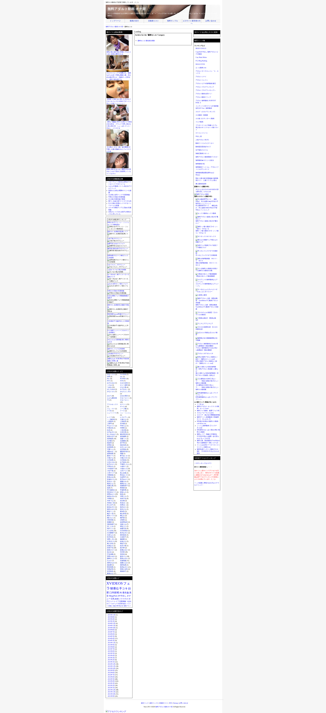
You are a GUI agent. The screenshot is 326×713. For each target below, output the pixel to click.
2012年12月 (111, 664)
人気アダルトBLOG (202, 140)
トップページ (115, 21)
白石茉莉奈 (124, 531)
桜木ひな (123, 509)
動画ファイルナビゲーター (205, 143)
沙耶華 (122, 520)
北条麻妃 (123, 441)
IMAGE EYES (200, 64)
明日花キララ (111, 492)
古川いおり (124, 447)
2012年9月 (111, 670)
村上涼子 (110, 505)
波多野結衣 (124, 522)
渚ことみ (110, 526)
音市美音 (110, 571)
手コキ (123, 588)
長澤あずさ (124, 567)
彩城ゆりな (111, 479)
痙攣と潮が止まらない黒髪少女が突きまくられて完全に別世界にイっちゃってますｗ (118, 171)
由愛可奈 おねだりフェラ (116, 243)
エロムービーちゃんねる (205, 413)
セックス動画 (211, 213)
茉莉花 (122, 554)
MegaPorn (113, 596)
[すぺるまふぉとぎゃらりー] (206, 289)
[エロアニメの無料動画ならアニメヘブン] (207, 282)
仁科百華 (123, 432)
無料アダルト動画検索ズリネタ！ (207, 157)
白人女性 (110, 531)
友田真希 (110, 447)
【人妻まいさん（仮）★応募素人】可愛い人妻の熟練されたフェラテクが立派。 (118, 149)
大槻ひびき (124, 458)
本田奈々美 (111, 503)
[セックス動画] (201, 213)
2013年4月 (111, 655)
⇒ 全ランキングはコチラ (203, 463)
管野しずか (111, 539)
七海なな (123, 419)
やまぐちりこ (124, 400)
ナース (122, 411)
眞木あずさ (124, 533)
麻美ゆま (110, 573)
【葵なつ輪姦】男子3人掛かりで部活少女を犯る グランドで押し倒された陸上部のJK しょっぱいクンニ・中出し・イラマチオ (119, 125)
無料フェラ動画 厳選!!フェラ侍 (208, 410)
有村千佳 (123, 498)
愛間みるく (124, 484)
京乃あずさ (111, 432)
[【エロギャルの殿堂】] (204, 312)
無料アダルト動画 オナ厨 (127, 9)
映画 (121, 494)
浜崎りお (123, 524)
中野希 (122, 428)
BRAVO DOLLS (201, 48)
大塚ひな (110, 458)
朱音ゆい (123, 503)
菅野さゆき (111, 556)
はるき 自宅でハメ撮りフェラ (117, 284)
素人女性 (110, 543)
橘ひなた (110, 518)
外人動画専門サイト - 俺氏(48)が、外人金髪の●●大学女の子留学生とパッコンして (206, 208)
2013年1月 (111, 662)
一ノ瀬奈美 (111, 419)
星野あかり (111, 494)
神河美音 (123, 535)
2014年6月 (111, 634)
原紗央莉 (123, 445)
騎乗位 (114, 588)
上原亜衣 (110, 421)
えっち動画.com (201, 68)
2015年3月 (111, 621)
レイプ (109, 417)
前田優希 (123, 436)
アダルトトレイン (202, 80)
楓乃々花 (110, 513)
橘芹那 (122, 518)
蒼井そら (123, 556)
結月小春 (123, 546)
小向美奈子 (111, 468)
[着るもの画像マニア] (203, 240)
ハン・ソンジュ (125, 413)
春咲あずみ (111, 496)
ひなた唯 (123, 387)
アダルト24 (209, 353)
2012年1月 (111, 688)
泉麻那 (109, 522)
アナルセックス (112, 404)
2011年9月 (111, 696)
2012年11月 (111, 666)
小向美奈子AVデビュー (115, 354)
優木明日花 (124, 434)
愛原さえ (110, 484)
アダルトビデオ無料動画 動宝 (206, 83)
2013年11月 (111, 643)
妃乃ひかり (111, 464)
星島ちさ (123, 492)
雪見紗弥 (110, 569)
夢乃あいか (124, 456)
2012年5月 (111, 679)
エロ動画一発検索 (202, 115)
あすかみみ (111, 383)
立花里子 (123, 537)
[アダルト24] (200, 353)
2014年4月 (111, 638)
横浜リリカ (111, 515)
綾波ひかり (111, 550)
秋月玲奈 (110, 537)
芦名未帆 (110, 554)
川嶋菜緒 (110, 475)
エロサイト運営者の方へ (192, 21)
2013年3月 (111, 658)
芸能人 (110, 606)
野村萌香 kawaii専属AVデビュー (118, 314)
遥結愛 (109, 565)
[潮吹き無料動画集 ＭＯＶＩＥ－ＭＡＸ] (207, 261)
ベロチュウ (114, 604)
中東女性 (110, 428)
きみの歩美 (124, 383)
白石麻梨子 (111, 533)
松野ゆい (123, 505)
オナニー (123, 404)
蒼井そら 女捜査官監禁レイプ (117, 231)
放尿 (108, 488)
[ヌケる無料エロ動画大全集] (206, 268)
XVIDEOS (114, 583)
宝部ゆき (110, 466)
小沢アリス (124, 471)
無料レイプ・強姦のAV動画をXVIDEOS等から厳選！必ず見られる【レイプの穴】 (208, 436)
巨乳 (113, 599)
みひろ (109, 396)
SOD (121, 381)
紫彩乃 (122, 543)
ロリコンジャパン (202, 133)
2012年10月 (111, 668)
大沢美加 (123, 460)
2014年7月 (111, 632)
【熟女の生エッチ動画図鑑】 (205, 276)
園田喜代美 (124, 451)
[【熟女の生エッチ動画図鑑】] (207, 274)
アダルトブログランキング (205, 87)
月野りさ (123, 496)
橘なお (122, 515)
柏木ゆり (123, 507)
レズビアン (124, 417)
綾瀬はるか (124, 550)
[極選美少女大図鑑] (203, 338)
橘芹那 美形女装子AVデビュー (117, 248)
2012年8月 (111, 672)
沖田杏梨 (110, 520)
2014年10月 (111, 628)
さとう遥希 (124, 385)
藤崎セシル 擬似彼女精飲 (146, 41)
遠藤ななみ (124, 563)
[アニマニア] (200, 323)
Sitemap (175, 703)
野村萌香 (110, 567)
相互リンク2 (154, 703)
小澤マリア (111, 473)
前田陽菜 (110, 439)
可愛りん (110, 449)
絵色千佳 (110, 548)
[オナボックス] (201, 236)
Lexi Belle (123, 374)
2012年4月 (111, 681)
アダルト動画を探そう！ (204, 94)
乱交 (108, 430)
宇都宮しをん (124, 464)
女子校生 (123, 462)
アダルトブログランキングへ (205, 90)
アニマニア (209, 323)
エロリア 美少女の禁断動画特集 (208, 415)
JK (120, 592)
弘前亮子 (123, 477)
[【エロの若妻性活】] (203, 327)
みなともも (111, 391)
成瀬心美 (110, 486)
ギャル (122, 406)
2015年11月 (111, 615)
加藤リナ (123, 439)
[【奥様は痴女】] (202, 318)
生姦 (114, 606)
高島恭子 (123, 571)
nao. (121, 376)
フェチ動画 (199, 122)
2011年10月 (111, 694)
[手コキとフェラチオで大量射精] (207, 253)
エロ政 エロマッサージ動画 (205, 118)
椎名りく (110, 511)
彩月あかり (124, 479)
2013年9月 (111, 645)
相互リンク (145, 703)
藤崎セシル (111, 558)
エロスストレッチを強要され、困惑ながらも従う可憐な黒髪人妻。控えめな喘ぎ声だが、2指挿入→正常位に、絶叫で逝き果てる (118, 76)
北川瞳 (109, 441)
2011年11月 (111, 692)
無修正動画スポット (202, 153)
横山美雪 (123, 513)
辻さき (109, 560)
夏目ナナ (110, 456)
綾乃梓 (122, 548)
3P (119, 596)
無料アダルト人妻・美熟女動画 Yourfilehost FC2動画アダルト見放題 (207, 307)
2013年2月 (111, 660)
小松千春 (110, 471)
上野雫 (109, 423)
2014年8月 (111, 630)
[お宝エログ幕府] (202, 332)
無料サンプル (172, 21)
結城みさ (110, 546)
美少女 (109, 552)
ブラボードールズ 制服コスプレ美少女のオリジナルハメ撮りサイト (207, 127)
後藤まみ (123, 481)
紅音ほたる (111, 541)
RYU (108, 381)
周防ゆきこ (111, 451)
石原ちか (110, 535)
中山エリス (111, 426)
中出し (123, 596)
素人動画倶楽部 (201, 184)
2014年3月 (111, 640)
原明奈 (109, 445)
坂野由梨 (110, 453)
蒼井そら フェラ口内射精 (116, 349)
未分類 (122, 501)
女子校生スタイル (202, 150)
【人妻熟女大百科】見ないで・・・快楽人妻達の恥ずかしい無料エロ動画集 (207, 387)
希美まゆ (110, 477)
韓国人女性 (124, 569)
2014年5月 (111, 636)
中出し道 (199, 136)
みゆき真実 (124, 396)
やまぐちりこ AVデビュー (116, 265)
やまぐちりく (124, 398)
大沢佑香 (110, 460)
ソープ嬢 (123, 409)
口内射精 (114, 592)
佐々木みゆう (111, 434)
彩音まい (110, 481)
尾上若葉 (123, 473)
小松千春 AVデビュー (114, 238)
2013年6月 (111, 651)
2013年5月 (111, 653)
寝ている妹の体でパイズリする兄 (119, 201)
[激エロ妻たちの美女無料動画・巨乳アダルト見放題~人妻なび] (207, 371)
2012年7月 (111, 675)
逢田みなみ (111, 563)
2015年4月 (111, 619)
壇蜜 (121, 453)
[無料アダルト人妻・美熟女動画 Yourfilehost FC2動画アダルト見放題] (207, 303)
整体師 (122, 488)
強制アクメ (127, 606)
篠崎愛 (122, 539)
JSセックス (111, 374)
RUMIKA (123, 379)
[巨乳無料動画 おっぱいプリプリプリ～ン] (207, 395)
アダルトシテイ (201, 76)
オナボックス (211, 236)
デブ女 (109, 411)
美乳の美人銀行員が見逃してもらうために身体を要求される (118, 53)
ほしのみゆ (111, 389)
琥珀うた (123, 526)
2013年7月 (111, 649)
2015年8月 (111, 617)
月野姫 (109, 498)
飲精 (117, 599)
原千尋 (122, 443)
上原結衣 (123, 421)
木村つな (110, 501)
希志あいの (124, 475)
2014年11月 (111, 625)
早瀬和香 (123, 490)
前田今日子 (111, 436)
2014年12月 (111, 623)
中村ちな (123, 426)
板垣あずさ (111, 507)
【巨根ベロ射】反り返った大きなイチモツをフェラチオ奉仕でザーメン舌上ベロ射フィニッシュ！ (118, 101)
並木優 (122, 423)
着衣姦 (125, 592)
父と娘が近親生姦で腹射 (116, 199)
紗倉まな (123, 541)
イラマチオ (123, 599)
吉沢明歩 (123, 449)
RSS (170, 703)
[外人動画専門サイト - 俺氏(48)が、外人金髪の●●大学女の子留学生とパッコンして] (207, 203)
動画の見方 (134, 21)
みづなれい (124, 389)
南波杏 (109, 443)
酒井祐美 (123, 565)
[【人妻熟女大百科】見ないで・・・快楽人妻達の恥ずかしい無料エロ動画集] (207, 383)
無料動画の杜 (200, 164)
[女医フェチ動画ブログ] (204, 245)
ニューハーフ (111, 413)
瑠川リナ (110, 528)
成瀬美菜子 (124, 486)
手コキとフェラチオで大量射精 (206, 255)
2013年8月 (111, 647)
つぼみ (109, 387)
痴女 (124, 603)
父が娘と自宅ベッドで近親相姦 (119, 195)
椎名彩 (122, 511)
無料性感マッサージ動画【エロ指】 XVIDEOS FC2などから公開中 (208, 451)
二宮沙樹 (123, 430)
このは (109, 385)
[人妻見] (199, 295)
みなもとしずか (125, 391)
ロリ (108, 604)
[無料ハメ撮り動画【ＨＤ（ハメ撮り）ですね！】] (207, 229)
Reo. (108, 379)
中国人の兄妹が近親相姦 (116, 197)
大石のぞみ (111, 462)
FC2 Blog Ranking (201, 61)
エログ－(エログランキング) (205, 112)
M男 (108, 376)
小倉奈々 (123, 466)
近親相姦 (123, 560)
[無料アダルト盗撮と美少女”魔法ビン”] (207, 219)
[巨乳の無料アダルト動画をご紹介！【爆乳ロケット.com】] (207, 359)
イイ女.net (200, 404)
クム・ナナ (111, 409)
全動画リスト (153, 21)
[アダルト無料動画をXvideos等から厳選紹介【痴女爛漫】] (207, 346)
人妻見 (204, 295)
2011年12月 (111, 690)
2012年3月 (111, 683)
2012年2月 (111, 685)
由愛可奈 (123, 528)
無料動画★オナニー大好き (205, 160)
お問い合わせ (210, 21)
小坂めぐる (124, 468)
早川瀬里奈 (111, 490)
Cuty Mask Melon (201, 57)
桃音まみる (111, 509)
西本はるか (124, 558)
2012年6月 (111, 677)
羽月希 (122, 552)
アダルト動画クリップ (203, 97)
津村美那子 (111, 524)
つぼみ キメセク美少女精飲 (116, 270)
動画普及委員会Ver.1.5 (203, 147)
